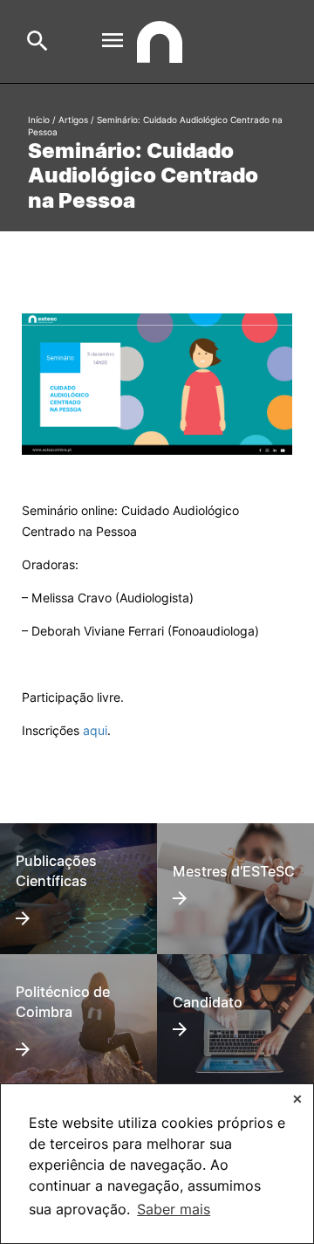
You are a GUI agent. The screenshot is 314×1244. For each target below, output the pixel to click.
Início (39, 119)
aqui (95, 730)
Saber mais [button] (173, 1209)
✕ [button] (297, 1098)
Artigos (73, 119)
